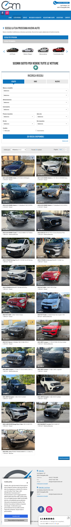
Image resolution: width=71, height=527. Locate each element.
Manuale (7, 130)
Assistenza (59, 17)
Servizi (25, 17)
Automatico (40, 130)
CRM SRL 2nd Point (44, 487)
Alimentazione (7, 99)
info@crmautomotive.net (55, 481)
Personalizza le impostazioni (16, 520)
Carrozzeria (6, 107)
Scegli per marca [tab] (9, 41)
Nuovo (57, 81)
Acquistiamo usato (49, 17)
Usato (13, 81)
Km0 (35, 81)
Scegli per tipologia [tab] (10, 37)
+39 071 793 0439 (53, 477)
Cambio (5, 128)
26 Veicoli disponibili (35, 136)
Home (10, 17)
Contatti (67, 17)
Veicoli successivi (64, 458)
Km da (5, 121)
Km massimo (40, 121)
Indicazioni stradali (42, 483)
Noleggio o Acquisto (35, 17)
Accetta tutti (16, 516)
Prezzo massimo (8, 114)
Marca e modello (8, 88)
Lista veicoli (17, 17)
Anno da (39, 114)
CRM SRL (41, 471)
